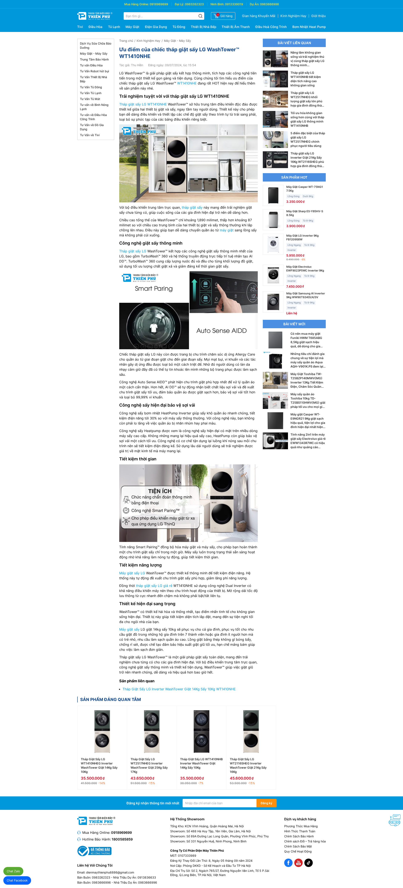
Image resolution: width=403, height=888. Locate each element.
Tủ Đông (179, 27)
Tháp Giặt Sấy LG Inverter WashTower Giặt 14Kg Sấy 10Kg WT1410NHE (179, 689)
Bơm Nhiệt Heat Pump (309, 27)
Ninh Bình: (217, 4)
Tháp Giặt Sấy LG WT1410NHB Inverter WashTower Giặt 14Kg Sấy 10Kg (201, 763)
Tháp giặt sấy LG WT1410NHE (143, 104)
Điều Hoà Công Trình (271, 27)
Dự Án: (254, 4)
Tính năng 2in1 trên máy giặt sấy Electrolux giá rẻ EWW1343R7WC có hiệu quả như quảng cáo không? (308, 443)
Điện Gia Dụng (156, 27)
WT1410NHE (187, 83)
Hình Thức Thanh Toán (299, 831)
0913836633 (146, 877)
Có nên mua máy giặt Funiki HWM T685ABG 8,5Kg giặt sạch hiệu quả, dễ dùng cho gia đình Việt (306, 342)
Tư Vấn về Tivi (89, 135)
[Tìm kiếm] (200, 16)
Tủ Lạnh (114, 27)
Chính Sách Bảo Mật (298, 846)
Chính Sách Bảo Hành (299, 836)
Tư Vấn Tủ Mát (90, 99)
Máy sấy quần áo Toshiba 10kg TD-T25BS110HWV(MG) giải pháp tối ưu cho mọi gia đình (307, 402)
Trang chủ (126, 40)
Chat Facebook (17, 880)
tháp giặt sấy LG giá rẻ (154, 586)
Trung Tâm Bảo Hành (94, 59)
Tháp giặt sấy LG (132, 251)
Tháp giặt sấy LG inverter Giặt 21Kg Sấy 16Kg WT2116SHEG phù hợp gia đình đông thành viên (308, 162)
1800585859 (122, 839)
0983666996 (269, 4)
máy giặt (227, 230)
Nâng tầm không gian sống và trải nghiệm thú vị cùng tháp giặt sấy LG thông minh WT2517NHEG (307, 61)
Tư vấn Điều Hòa (91, 65)
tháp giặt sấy (192, 207)
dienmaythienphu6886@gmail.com (110, 872)
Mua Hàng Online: (136, 4)
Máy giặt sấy (129, 629)
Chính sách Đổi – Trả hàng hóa (305, 841)
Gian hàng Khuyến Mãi (258, 16)
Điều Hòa (95, 27)
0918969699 (159, 4)
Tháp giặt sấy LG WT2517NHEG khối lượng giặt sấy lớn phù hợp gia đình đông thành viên (308, 101)
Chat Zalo (13, 871)
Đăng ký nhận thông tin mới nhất (153, 803)
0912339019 (234, 4)
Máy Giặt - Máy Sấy (93, 53)
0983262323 (194, 4)
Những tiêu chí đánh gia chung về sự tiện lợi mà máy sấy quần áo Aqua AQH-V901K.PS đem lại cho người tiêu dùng (307, 362)
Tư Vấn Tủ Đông (91, 87)
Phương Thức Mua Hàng (301, 826)
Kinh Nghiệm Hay (293, 16)
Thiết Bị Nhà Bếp (203, 27)
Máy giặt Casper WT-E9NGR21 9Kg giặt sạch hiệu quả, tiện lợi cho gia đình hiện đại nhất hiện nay (307, 422)
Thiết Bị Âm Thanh (236, 27)
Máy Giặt (132, 27)
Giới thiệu (318, 16)
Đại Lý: (179, 4)
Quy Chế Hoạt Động (298, 851)
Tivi (80, 27)
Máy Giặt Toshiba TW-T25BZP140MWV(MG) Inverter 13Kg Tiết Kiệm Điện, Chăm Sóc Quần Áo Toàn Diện (306, 382)
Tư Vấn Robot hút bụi (94, 71)
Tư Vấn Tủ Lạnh (90, 93)
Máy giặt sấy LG (132, 573)
